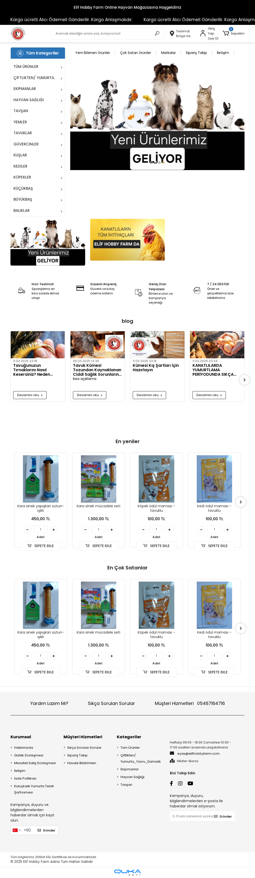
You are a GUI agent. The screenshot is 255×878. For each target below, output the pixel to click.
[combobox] (16, 830)
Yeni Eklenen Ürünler (92, 52)
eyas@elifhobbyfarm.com (198, 753)
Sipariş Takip (196, 52)
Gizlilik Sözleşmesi (28, 755)
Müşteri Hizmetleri (190, 703)
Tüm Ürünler (130, 747)
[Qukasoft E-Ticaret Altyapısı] (127, 873)
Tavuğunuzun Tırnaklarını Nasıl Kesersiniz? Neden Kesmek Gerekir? (31, 370)
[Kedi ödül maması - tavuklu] (214, 479)
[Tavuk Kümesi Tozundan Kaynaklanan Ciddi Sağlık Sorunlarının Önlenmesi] (97, 344)
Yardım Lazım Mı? (49, 703)
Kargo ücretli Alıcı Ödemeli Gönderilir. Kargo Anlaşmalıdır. (191, 20)
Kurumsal (20, 737)
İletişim (223, 52)
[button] (234, 33)
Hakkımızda (23, 747)
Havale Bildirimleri (81, 763)
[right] (244, 379)
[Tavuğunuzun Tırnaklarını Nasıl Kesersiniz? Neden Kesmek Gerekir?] (38, 344)
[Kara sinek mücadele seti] (99, 479)
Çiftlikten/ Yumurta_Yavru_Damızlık (141, 758)
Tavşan (126, 784)
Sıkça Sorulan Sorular (111, 703)
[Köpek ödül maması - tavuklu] (156, 479)
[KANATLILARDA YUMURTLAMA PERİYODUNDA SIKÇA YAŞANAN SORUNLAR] (217, 344)
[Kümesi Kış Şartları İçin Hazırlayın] (157, 344)
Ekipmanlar (130, 769)
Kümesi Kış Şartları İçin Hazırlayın (156, 368)
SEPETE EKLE (43, 545)
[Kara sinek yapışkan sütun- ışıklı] (40, 479)
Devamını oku (28, 395)
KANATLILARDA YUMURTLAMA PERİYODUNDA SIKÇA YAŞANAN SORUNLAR (213, 370)
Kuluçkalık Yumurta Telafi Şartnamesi (34, 789)
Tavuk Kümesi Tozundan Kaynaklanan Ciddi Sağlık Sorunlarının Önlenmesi (97, 370)
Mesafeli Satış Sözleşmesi (35, 763)
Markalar (168, 52)
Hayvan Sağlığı (132, 777)
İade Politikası (25, 778)
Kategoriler (129, 737)
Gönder (49, 830)
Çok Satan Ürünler (135, 52)
